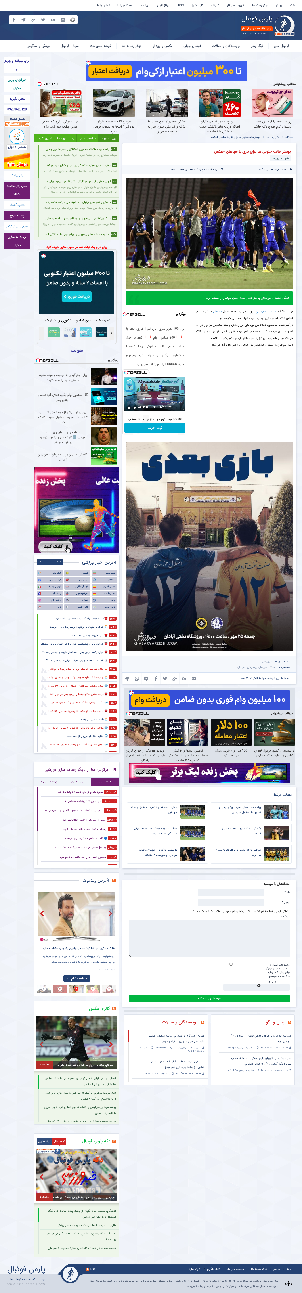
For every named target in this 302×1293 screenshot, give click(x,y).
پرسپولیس (83, 580)
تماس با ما (103, 5)
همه (59, 562)
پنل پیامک (17, 175)
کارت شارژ (197, 5)
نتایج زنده (77, 350)
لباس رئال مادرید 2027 (17, 190)
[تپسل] (88, 63)
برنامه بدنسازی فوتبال (17, 241)
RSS (181, 5)
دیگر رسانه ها (260, 5)
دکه (59, 607)
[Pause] (129, 408)
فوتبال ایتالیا (55, 587)
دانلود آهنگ (17, 205)
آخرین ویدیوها (95, 880)
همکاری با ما (124, 5)
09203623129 (17, 109)
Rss (92, 1269)
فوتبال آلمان (109, 593)
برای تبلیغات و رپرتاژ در (17, 65)
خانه (292, 5)
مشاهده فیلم (79, 978)
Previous (42, 913)
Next (111, 913)
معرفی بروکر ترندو (17, 226)
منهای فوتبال (70, 46)
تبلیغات (215, 5)
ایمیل (286, 902)
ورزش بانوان (55, 600)
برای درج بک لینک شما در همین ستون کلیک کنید (76, 247)
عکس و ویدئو (163, 46)
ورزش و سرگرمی (38, 46)
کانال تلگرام (213, 1269)
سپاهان (217, 311)
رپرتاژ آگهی (163, 5)
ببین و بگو (275, 1022)
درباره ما (144, 5)
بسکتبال (57, 593)
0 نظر (261, 170)
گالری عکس (109, 607)
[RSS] (291, 1022)
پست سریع (17, 215)
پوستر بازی (252, 667)
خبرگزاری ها (273, 137)
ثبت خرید (155, 427)
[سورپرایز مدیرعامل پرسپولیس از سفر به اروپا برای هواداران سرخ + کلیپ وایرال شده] (76, 917)
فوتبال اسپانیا (109, 587)
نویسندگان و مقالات (226, 46)
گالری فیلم (83, 607)
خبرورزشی (267, 662)
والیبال (112, 600)
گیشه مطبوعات (100, 46)
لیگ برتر (257, 46)
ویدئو (279, 5)
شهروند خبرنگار (236, 5)
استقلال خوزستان (266, 311)
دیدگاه (285, 916)
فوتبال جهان (192, 46)
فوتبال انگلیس (81, 587)
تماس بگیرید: (17, 98)
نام (287, 892)
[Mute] (135, 408)
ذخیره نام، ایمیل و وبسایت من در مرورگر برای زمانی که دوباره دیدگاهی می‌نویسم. (278, 970)
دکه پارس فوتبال (96, 1141)
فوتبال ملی (281, 46)
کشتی (85, 600)
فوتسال (84, 573)
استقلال (111, 580)
